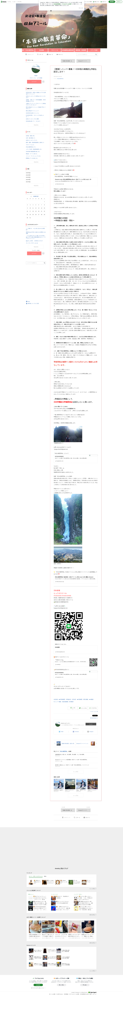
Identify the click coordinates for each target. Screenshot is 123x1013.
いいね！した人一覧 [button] (94, 711)
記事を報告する (95, 718)
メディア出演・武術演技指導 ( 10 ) (34, 149)
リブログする (94, 708)
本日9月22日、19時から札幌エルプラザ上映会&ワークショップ (36, 93)
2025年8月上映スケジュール (32, 113)
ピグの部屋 (39, 78)
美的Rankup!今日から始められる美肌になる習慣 (36, 233)
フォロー (91, 724)
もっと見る (75, 771)
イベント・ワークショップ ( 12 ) (33, 156)
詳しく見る (61, 984)
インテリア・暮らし (78, 894)
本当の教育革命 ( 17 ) (31, 147)
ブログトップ (30, 54)
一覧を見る (35, 125)
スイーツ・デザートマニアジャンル (36, 876)
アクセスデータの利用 (75, 994)
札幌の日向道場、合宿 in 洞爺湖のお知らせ (69, 61)
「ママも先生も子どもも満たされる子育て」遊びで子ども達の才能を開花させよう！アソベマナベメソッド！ (36, 237)
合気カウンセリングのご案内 (32, 118)
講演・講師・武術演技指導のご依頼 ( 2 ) (35, 142)
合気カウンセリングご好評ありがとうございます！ (36, 97)
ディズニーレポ (54, 894)
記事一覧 (41, 54)
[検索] (96, 55)
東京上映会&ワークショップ (32, 110)
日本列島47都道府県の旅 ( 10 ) (33, 151)
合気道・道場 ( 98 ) (30, 135)
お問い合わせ (60, 994)
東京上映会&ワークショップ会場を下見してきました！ (35, 108)
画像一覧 (51, 54)
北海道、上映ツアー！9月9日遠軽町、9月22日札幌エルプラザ (36, 100)
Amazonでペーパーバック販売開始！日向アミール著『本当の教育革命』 (84, 61)
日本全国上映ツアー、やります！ (33, 121)
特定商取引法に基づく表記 (86, 994)
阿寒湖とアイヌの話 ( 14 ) (32, 158)
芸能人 (45, 876)
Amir (35, 75)
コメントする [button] (84, 708)
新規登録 (112, 1)
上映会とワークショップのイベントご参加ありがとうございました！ (36, 104)
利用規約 (66, 994)
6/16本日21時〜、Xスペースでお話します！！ (35, 116)
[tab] (36, 876)
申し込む (85, 984)
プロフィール (33, 78)
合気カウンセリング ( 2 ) (31, 140)
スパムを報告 (52, 994)
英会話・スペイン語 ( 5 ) (31, 153)
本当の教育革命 (60, 78)
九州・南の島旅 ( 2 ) (30, 138)
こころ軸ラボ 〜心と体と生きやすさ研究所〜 (35, 229)
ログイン (119, 1)
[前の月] (31, 196)
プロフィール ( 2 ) (30, 144)
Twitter (62, 731)
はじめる (38, 984)
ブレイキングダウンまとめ (32, 243)
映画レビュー (31, 894)
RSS (29, 301)
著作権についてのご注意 (33, 303)
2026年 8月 (35, 196)
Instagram (91, 731)
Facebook (77, 731)
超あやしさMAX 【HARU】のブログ (34, 240)
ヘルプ (95, 994)
